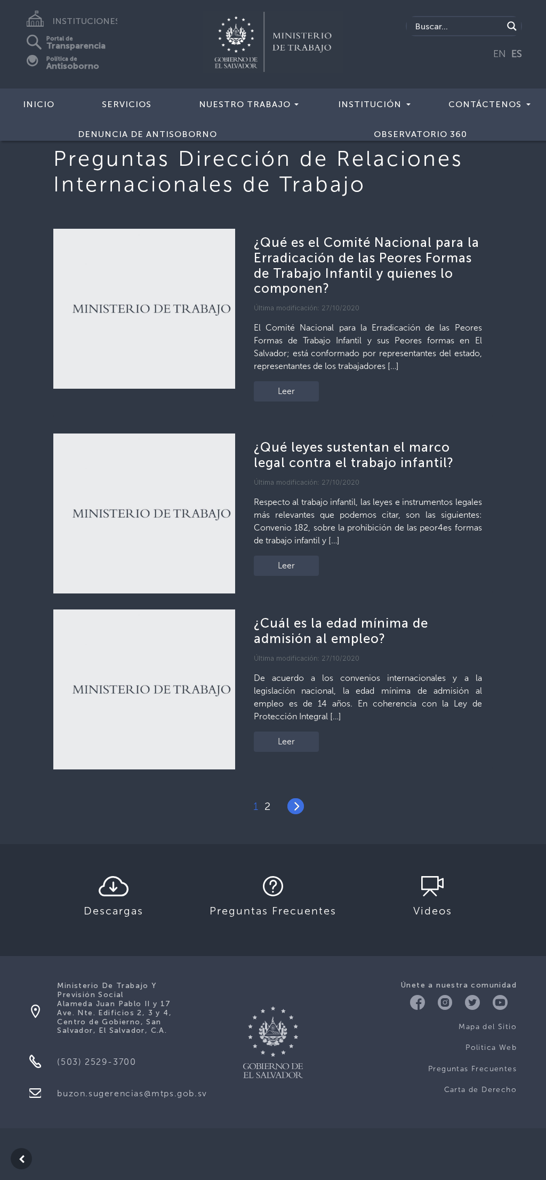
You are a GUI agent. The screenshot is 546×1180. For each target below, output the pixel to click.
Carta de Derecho (480, 1089)
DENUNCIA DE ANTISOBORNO (147, 134)
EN (499, 54)
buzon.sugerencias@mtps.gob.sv (132, 1093)
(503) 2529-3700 (96, 1062)
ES (516, 54)
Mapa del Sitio (488, 1026)
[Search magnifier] (512, 26)
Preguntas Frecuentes (472, 1068)
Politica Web (491, 1047)
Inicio (38, 104)
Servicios (126, 104)
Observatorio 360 (420, 134)
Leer (286, 391)
